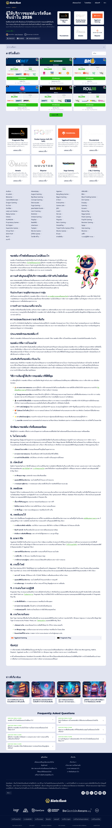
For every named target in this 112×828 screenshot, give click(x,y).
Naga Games (86, 214)
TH (8, 793)
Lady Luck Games (12, 211)
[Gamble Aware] (77, 810)
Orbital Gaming (36, 217)
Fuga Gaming (35, 205)
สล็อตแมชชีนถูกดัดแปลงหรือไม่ (44, 762)
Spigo (84, 225)
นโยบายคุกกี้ (31, 825)
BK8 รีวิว (89, 81)
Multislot (34, 214)
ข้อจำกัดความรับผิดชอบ (46, 825)
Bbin (83, 194)
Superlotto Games (12, 228)
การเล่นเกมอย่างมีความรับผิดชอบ (79, 825)
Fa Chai (8, 205)
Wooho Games (61, 231)
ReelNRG (34, 222)
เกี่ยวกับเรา (73, 762)
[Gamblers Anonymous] (25, 810)
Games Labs (60, 205)
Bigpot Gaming (61, 197)
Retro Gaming (61, 222)
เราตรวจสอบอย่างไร (73, 768)
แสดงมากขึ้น (55, 115)
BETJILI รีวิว (56, 108)
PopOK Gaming (87, 220)
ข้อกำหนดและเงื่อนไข (17, 825)
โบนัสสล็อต (88, 3)
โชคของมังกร (41, 620)
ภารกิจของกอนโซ (38, 468)
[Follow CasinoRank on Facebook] (83, 793)
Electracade (35, 203)
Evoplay (84, 203)
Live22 (58, 211)
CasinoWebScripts (12, 200)
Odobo (8, 217)
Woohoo (85, 231)
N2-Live (59, 214)
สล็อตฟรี (97, 3)
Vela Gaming (86, 228)
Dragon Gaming (11, 203)
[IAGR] (16, 810)
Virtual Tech (10, 231)
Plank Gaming (86, 217)
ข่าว (105, 3)
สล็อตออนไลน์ (77, 3)
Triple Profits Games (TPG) (65, 228)
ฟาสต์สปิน (59, 237)
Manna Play (86, 211)
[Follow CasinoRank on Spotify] (100, 793)
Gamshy (84, 205)
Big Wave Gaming (37, 197)
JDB (57, 208)
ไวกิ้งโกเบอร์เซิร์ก (71, 544)
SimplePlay (60, 225)
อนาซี (8, 239)
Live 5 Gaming (36, 211)
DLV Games (86, 200)
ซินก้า (8, 237)
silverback (34, 225)
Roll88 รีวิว (90, 108)
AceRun (8, 191)
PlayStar (34, 220)
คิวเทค (58, 234)
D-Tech (58, 200)
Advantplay (35, 191)
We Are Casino (36, 231)
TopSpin (34, 228)
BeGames (9, 197)
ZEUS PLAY (9, 234)
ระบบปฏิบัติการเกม (88, 237)
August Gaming (36, 194)
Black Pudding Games (89, 197)
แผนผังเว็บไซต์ (97, 825)
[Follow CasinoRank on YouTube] (96, 793)
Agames (59, 191)
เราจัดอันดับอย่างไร (73, 772)
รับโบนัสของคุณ (22, 78)
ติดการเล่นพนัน (62, 825)
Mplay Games (10, 214)
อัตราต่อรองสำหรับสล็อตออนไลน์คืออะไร (44, 768)
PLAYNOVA (9, 220)
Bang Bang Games (62, 194)
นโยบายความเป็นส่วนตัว (73, 765)
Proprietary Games (12, 222)
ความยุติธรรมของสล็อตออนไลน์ (58, 296)
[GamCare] (38, 810)
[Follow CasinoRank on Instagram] (87, 793)
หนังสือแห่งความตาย (90, 518)
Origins (59, 217)
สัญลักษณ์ (44, 765)
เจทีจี (83, 234)
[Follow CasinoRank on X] (91, 793)
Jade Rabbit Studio (37, 208)
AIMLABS (85, 191)
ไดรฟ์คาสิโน (35, 237)
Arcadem (9, 194)
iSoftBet (9, 208)
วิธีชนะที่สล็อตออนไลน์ (44, 772)
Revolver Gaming (87, 222)
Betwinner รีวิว (56, 81)
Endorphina (60, 203)
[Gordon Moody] (53, 810)
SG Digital (9, 225)
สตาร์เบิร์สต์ (26, 468)
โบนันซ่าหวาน (28, 594)
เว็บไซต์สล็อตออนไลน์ (33, 263)
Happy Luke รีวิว (22, 108)
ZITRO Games (36, 234)
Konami (84, 208)
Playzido (59, 220)
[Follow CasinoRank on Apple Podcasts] (104, 793)
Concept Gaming (37, 200)
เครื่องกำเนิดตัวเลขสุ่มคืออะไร (44, 775)
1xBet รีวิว (22, 81)
